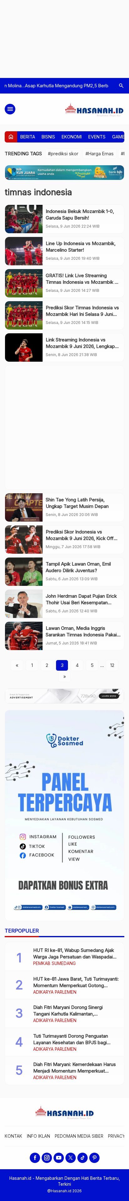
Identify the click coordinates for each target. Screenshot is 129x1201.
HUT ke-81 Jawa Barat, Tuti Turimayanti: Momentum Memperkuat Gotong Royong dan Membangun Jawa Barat (76, 985)
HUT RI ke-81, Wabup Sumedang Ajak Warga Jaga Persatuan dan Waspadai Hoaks (73, 956)
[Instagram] (47, 1158)
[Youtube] (59, 1158)
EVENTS (97, 136)
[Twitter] (70, 1158)
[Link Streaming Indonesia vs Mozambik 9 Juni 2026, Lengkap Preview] (24, 347)
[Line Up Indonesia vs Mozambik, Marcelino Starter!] (24, 251)
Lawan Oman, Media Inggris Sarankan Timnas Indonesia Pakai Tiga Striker (81, 634)
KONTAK (13, 1136)
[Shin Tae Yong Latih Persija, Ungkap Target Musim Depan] (24, 507)
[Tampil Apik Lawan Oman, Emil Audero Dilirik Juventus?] (24, 571)
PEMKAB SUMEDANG (54, 964)
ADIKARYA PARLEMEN (54, 992)
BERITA (27, 136)
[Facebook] (35, 1158)
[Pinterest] (94, 1158)
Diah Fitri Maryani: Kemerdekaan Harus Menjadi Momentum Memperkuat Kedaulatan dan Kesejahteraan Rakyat (74, 1070)
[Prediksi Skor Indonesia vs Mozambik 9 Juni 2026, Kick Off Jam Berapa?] (24, 539)
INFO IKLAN (38, 1136)
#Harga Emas (99, 153)
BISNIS (48, 136)
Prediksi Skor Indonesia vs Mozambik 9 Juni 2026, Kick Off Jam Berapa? (80, 538)
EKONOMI (72, 136)
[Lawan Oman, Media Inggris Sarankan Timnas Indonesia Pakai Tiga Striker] (24, 636)
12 (112, 665)
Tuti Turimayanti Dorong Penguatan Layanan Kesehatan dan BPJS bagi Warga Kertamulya (70, 1042)
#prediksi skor (63, 153)
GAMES (119, 136)
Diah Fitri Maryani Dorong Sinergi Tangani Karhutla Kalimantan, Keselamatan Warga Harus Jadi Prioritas (75, 1013)
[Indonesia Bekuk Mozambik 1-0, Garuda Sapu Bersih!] (24, 219)
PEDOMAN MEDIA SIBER (79, 1136)
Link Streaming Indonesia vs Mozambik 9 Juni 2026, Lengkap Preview (80, 346)
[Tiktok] (82, 1158)
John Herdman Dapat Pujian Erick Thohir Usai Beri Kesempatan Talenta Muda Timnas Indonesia (81, 602)
